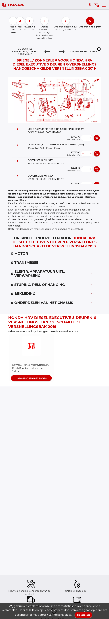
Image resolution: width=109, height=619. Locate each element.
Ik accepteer (83, 615)
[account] (90, 5)
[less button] (83, 138)
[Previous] (47, 51)
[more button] (91, 138)
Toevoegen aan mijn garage (31, 378)
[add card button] (97, 138)
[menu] (104, 5)
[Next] (61, 51)
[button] (99, 49)
